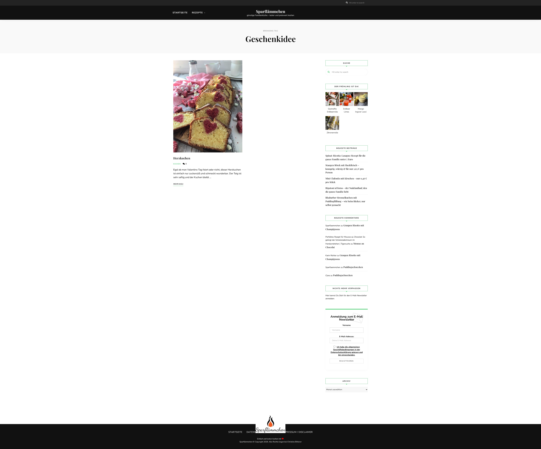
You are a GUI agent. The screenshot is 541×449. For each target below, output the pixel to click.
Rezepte (197, 12)
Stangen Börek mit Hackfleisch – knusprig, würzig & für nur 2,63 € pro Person (344, 169)
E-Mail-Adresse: (346, 336)
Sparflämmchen (270, 11)
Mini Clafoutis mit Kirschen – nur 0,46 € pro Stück (346, 180)
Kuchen (177, 164)
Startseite (180, 12)
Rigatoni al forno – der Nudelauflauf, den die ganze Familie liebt (346, 190)
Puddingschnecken (353, 267)
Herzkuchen (181, 158)
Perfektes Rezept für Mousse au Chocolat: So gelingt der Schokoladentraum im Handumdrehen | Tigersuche (345, 240)
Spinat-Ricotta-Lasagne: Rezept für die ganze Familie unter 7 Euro (345, 157)
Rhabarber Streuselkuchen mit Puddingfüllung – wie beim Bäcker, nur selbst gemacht (345, 201)
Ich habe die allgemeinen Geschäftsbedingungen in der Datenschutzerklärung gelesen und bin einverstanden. (347, 351)
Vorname (346, 325)
